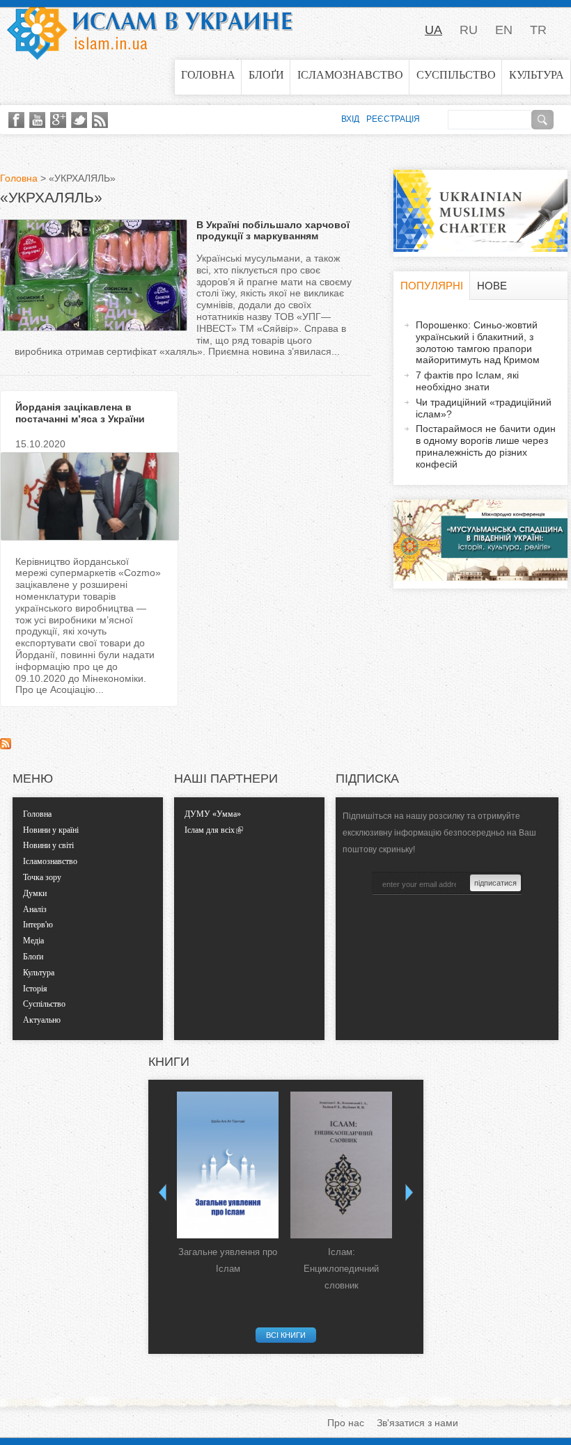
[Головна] (149, 30)
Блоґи (266, 75)
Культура (536, 75)
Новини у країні (51, 830)
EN (504, 30)
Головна (208, 75)
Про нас (345, 1422)
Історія (35, 988)
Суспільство (456, 75)
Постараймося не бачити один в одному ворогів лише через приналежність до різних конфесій (486, 446)
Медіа (33, 940)
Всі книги (286, 1335)
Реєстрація (393, 119)
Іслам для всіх (210, 830)
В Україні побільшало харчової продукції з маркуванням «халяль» (273, 236)
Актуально (42, 1020)
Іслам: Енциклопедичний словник (341, 1269)
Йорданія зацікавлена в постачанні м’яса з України (80, 412)
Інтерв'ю (38, 924)
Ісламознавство (350, 75)
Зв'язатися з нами (417, 1422)
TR (538, 30)
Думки (35, 893)
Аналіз (35, 909)
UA (433, 30)
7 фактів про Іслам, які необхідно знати (467, 380)
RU (469, 30)
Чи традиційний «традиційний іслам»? (484, 408)
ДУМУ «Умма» (213, 814)
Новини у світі (48, 845)
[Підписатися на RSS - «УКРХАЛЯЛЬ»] (5, 745)
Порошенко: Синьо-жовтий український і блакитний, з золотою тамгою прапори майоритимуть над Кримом (478, 342)
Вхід (350, 119)
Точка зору (42, 877)
